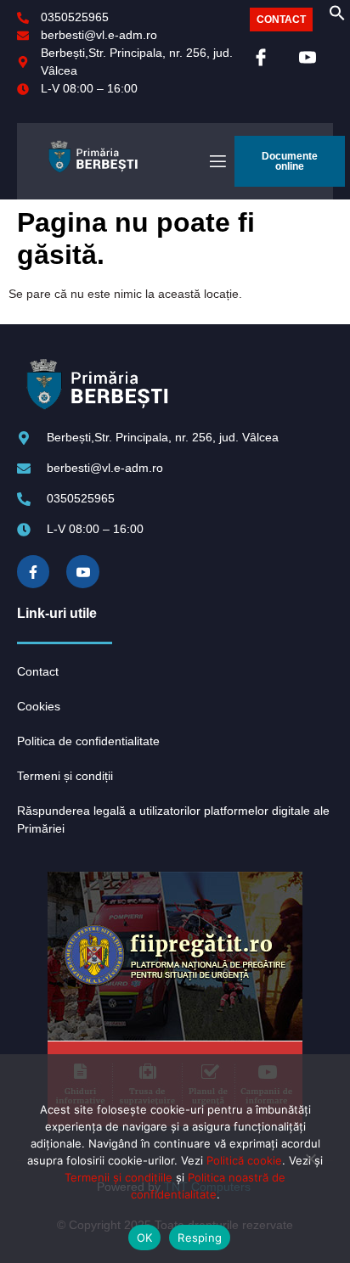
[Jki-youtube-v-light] (82, 571)
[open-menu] (216, 161)
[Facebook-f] (33, 571)
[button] (337, 17)
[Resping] (310, 1165)
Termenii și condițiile (118, 1177)
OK (145, 1237)
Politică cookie (244, 1160)
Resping (200, 1237)
